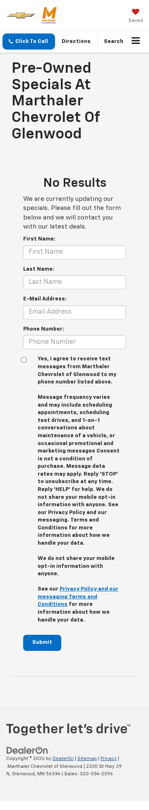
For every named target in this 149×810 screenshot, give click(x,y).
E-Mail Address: (45, 299)
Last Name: (38, 269)
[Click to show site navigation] (136, 41)
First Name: (39, 239)
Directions (76, 41)
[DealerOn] (27, 750)
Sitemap (87, 758)
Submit (42, 642)
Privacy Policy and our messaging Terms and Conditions (78, 596)
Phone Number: (43, 329)
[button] (28, 41)
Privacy (109, 758)
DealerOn (63, 758)
